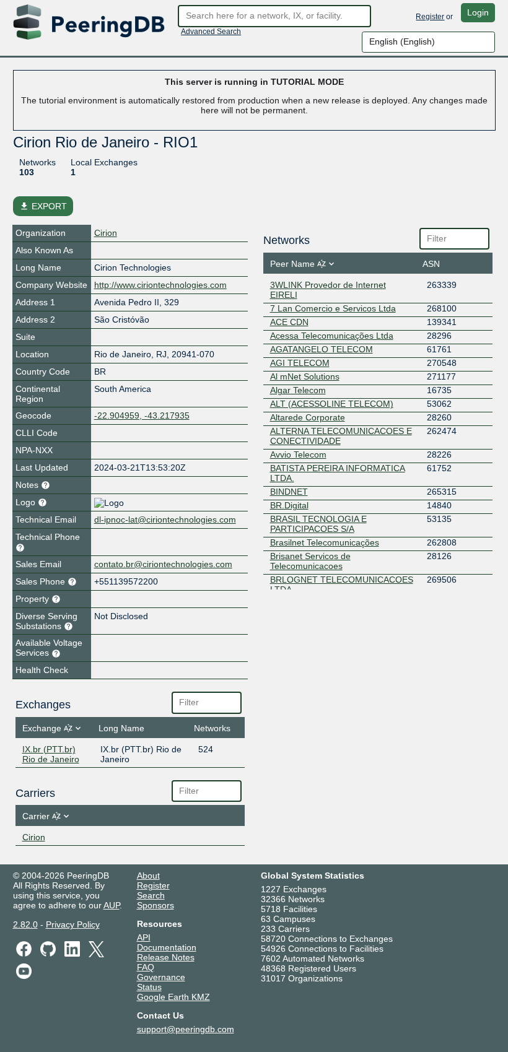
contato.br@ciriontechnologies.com (163, 564)
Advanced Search (211, 31)
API (144, 937)
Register (430, 16)
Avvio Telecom (298, 454)
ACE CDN (289, 322)
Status (149, 987)
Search (151, 895)
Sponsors (155, 905)
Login (478, 12)
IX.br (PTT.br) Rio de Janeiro (50, 754)
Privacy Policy (73, 924)
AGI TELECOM (300, 363)
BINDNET (289, 492)
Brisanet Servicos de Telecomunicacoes (310, 561)
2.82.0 (25, 924)
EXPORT (43, 206)
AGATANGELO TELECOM (321, 349)
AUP (111, 905)
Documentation (166, 947)
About (148, 875)
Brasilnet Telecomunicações (324, 542)
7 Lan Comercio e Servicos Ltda (333, 308)
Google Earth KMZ (173, 997)
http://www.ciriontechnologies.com (160, 285)
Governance (161, 977)
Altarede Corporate (307, 417)
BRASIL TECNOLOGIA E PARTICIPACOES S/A (318, 524)
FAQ (145, 967)
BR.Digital (289, 505)
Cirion (105, 233)
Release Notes (166, 957)
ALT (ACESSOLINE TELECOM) (331, 404)
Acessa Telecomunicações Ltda (331, 336)
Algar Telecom (298, 390)
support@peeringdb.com (185, 1029)
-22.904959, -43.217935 (142, 415)
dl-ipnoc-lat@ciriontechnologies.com (165, 519)
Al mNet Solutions (304, 376)
